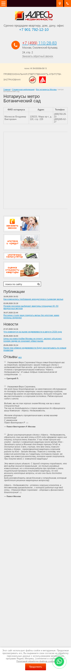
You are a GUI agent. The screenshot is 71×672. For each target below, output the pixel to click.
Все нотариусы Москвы (46, 89)
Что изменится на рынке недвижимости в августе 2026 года (32, 332)
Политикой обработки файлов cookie (35, 661)
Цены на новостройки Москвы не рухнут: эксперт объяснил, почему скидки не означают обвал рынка (32, 339)
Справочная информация (23, 89)
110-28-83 (39, 43)
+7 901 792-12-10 (34, 29)
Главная (7, 89)
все (20, 357)
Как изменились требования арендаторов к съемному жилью (33, 299)
